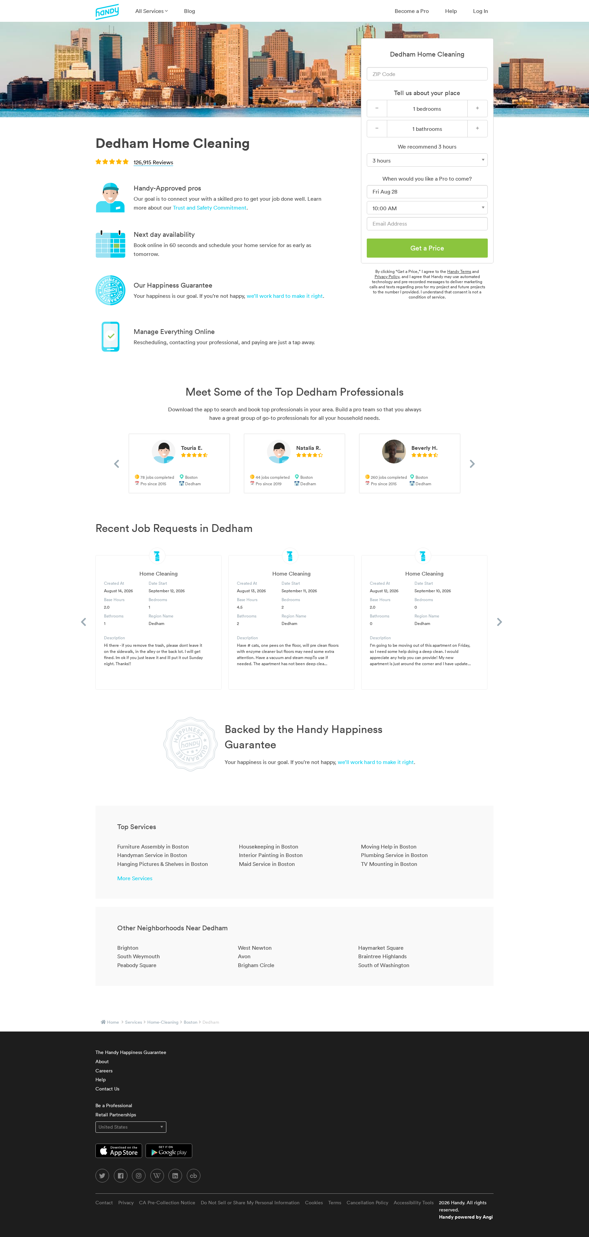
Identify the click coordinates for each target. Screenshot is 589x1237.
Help (451, 10)
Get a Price (427, 248)
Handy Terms (459, 271)
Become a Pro (412, 10)
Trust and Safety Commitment (209, 207)
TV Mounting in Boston (389, 863)
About (102, 1061)
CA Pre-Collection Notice (167, 1202)
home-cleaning (163, 1022)
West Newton (255, 947)
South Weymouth (138, 956)
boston (190, 1022)
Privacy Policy (387, 276)
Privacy (126, 1202)
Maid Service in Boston (267, 863)
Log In (480, 10)
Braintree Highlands (382, 956)
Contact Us (107, 1089)
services (133, 1022)
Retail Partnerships (115, 1115)
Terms (334, 1202)
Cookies (314, 1202)
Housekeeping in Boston (268, 846)
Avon (244, 956)
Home (113, 1022)
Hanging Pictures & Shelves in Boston (162, 863)
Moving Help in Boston (389, 846)
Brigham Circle (256, 965)
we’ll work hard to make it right (285, 295)
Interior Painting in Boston (271, 855)
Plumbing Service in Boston (394, 855)
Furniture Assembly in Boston (153, 846)
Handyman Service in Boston (152, 855)
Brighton (127, 947)
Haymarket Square (381, 947)
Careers (103, 1071)
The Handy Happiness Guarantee (130, 1052)
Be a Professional (113, 1105)
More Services (134, 878)
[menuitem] (151, 11)
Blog (189, 10)
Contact (104, 1202)
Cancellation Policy (367, 1202)
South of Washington (383, 965)
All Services (150, 10)
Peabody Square (136, 965)
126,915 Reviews (153, 162)
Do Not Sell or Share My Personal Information (250, 1202)
